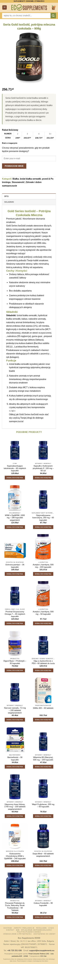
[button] (4, 7)
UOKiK (25, 956)
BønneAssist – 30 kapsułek (14, 758)
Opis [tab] (6, 196)
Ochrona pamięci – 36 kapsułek (14, 566)
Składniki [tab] (9, 202)
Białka (16, 179)
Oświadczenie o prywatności (17, 934)
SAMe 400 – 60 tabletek (43, 708)
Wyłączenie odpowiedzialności (36, 930)
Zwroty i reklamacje (24, 928)
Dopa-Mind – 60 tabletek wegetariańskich (43, 855)
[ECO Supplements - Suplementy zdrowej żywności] (29, 7)
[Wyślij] (53, 15)
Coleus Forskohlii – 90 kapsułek (43, 904)
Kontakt (10, 930)
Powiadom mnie (14, 166)
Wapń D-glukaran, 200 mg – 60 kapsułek (43, 805)
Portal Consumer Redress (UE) (38, 953)
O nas (51, 928)
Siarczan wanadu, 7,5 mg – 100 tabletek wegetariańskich (15, 710)
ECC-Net (43, 956)
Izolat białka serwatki (30, 179)
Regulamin (41, 928)
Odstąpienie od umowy (44, 934)
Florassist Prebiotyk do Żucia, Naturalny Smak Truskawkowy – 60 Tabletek (15, 906)
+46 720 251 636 (14, 950)
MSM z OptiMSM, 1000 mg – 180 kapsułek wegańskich (15, 517)
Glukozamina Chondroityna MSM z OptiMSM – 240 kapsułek (15, 856)
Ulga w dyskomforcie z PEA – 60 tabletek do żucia (43, 662)
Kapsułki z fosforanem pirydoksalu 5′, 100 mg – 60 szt (43, 468)
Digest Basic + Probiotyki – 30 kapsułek (15, 662)
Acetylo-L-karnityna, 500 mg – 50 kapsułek (43, 613)
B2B (17, 930)
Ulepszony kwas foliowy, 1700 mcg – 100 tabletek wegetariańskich (14, 806)
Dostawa (8, 928)
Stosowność (18, 182)
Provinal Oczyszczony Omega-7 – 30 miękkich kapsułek (15, 614)
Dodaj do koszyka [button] (15, 477)
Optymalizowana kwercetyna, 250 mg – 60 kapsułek (43, 517)
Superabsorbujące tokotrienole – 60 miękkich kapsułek (15, 468)
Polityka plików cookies (29, 932)
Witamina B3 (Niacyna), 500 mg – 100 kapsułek (43, 758)
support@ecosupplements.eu (41, 950)
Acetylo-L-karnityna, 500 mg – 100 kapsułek (43, 566)
